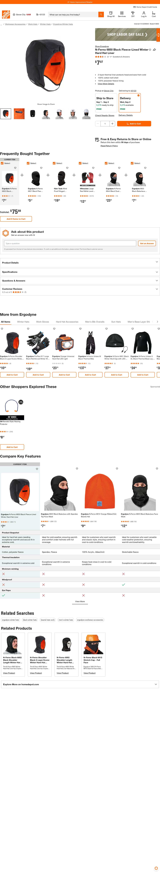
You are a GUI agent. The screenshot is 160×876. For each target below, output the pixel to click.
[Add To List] (150, 50)
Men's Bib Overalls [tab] (94, 321)
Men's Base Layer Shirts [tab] (140, 321)
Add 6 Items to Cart (16, 219)
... (1, 24)
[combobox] (73, 14)
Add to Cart (135, 123)
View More (80, 601)
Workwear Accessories (15, 24)
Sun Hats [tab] (116, 321)
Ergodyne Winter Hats (63, 24)
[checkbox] (28, 163)
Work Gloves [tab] (42, 321)
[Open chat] (158, 35)
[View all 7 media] (86, 113)
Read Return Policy (109, 145)
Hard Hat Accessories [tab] (67, 321)
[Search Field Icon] (101, 14)
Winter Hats (45, 24)
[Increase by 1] (112, 123)
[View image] (5, 113)
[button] (80, 262)
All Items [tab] (5, 321)
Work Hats (32, 24)
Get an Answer (147, 243)
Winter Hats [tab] (23, 321)
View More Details (106, 83)
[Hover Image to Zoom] (46, 65)
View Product (9, 673)
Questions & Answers (121, 57)
